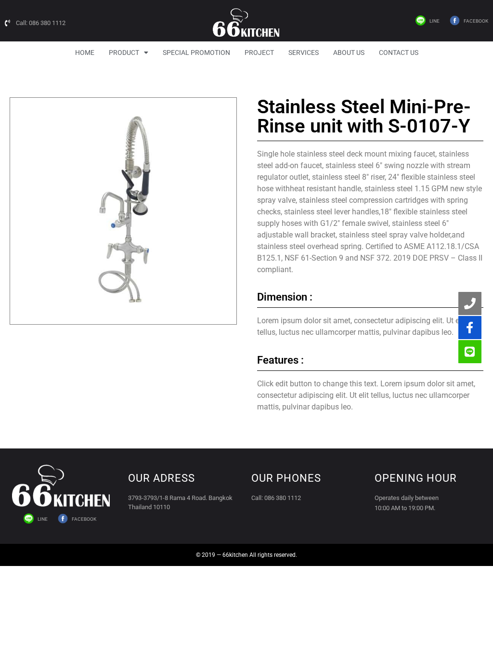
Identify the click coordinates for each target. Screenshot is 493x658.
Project (259, 52)
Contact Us (398, 52)
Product (124, 52)
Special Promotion (196, 52)
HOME (84, 52)
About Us (348, 52)
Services (303, 52)
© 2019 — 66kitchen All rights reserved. (246, 555)
